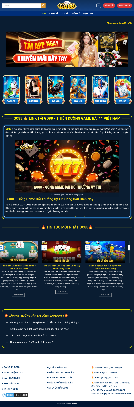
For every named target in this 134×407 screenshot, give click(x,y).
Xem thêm (121, 295)
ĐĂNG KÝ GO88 (11, 367)
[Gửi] (43, 5)
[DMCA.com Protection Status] (15, 395)
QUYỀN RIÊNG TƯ (57, 367)
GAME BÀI (54, 13)
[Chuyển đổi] (7, 322)
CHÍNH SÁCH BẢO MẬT (60, 378)
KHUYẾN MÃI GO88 (58, 388)
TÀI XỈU (65, 13)
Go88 (74, 403)
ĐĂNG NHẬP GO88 (13, 373)
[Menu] (98, 6)
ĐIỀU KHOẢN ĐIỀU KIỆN (60, 383)
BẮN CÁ (76, 13)
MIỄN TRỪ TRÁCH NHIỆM (61, 373)
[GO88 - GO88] (67, 5)
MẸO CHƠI (88, 13)
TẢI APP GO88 (11, 389)
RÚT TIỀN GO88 (11, 383)
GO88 (43, 13)
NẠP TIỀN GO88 (12, 378)
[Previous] (6, 18)
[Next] (128, 18)
